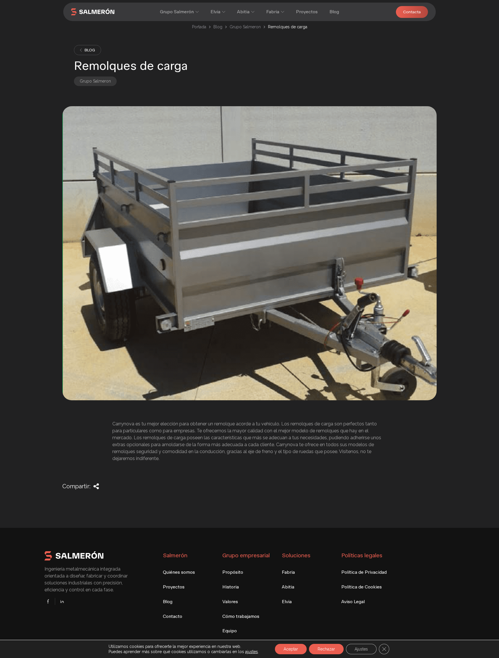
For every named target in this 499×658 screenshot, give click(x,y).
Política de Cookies (361, 587)
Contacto (172, 616)
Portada (199, 27)
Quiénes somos (179, 572)
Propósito (232, 572)
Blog (334, 11)
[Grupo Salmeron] (98, 11)
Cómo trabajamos (240, 616)
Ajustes (361, 649)
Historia (230, 587)
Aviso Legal (353, 601)
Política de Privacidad (364, 572)
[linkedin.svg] (60, 601)
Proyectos (307, 11)
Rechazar (326, 649)
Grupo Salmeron (245, 27)
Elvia (215, 11)
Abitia (243, 11)
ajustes (251, 651)
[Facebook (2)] (49, 601)
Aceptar (291, 649)
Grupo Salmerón (177, 11)
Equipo (229, 630)
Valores (230, 601)
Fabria (272, 11)
